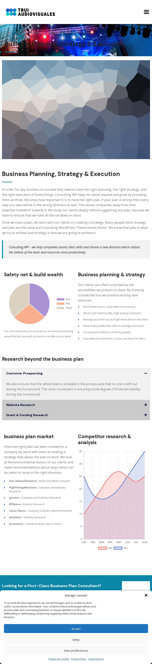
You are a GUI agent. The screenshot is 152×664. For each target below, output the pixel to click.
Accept (76, 629)
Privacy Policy (78, 659)
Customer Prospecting (24, 373)
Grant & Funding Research (27, 415)
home (8, 32)
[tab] (76, 373)
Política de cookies (58, 659)
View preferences (76, 650)
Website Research (20, 405)
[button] (146, 595)
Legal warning (96, 659)
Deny (76, 640)
